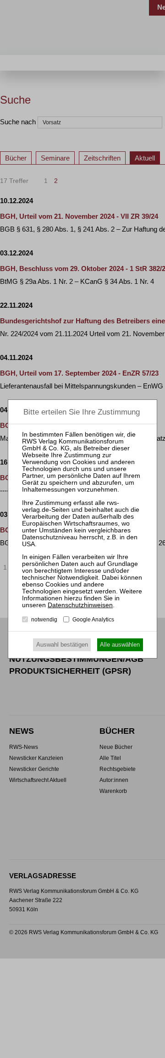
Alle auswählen (120, 644)
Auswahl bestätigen (62, 644)
